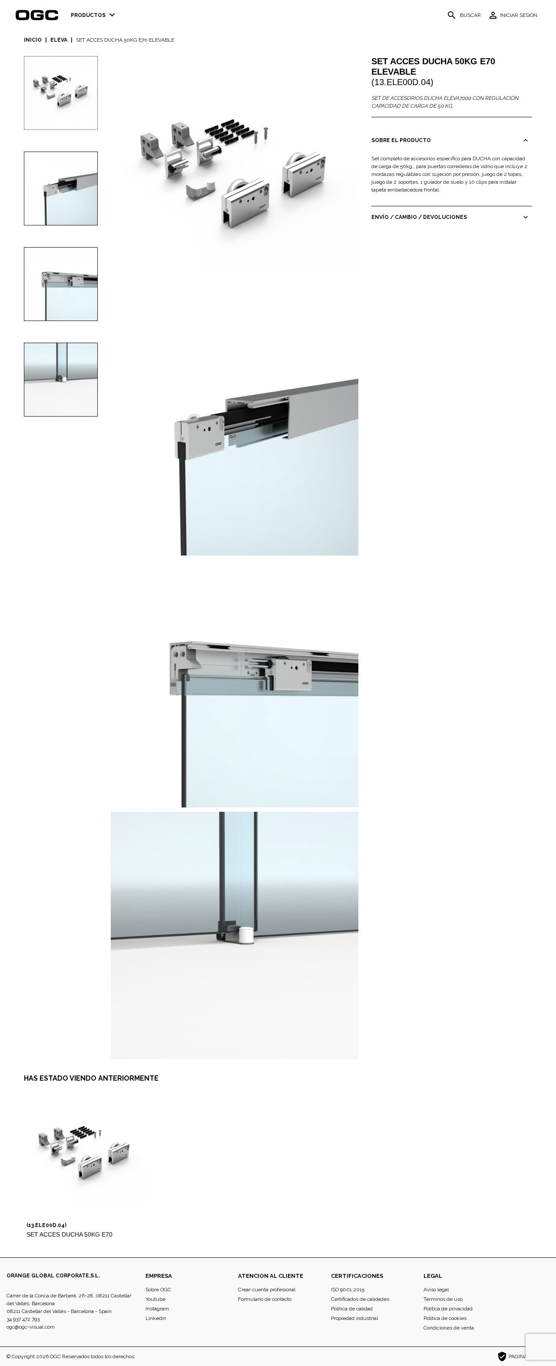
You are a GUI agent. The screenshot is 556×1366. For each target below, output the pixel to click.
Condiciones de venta (449, 1328)
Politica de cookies (445, 1318)
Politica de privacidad (448, 1309)
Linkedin (156, 1318)
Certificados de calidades (360, 1299)
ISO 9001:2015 (347, 1290)
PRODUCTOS (94, 15)
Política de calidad (352, 1309)
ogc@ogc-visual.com (31, 1327)
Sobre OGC (158, 1290)
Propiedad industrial (354, 1318)
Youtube (155, 1299)
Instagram (157, 1309)
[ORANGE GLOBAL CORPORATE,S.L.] (39, 15)
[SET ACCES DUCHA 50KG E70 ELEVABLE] (234, 179)
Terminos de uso (443, 1299)
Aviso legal (436, 1290)
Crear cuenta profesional (266, 1290)
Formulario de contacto (264, 1299)
